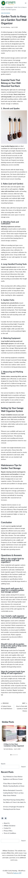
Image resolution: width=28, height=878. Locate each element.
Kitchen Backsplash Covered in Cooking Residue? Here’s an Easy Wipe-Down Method (13, 793)
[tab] (10, 754)
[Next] (23, 739)
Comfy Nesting (6, 27)
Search (3, 764)
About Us (7, 823)
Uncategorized (5, 13)
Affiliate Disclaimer (9, 825)
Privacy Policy (8, 830)
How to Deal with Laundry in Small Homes (21, 707)
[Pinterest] (5, 818)
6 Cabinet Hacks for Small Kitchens (6, 706)
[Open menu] (25, 3)
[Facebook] (2, 818)
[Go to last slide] (4, 739)
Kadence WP (17, 873)
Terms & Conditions (10, 833)
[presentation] (14, 733)
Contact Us (7, 828)
